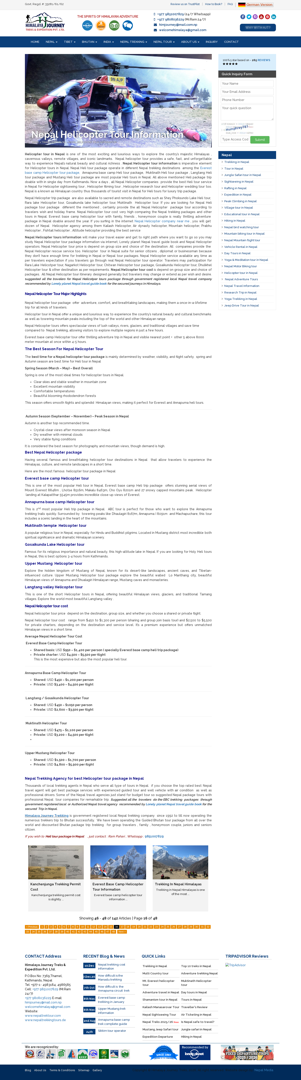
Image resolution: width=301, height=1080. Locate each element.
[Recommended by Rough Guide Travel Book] (101, 25)
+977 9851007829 (170, 14)
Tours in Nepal (191, 999)
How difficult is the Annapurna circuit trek (114, 988)
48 (113, 931)
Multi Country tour (156, 973)
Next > (122, 931)
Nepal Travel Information (241, 286)
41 (73, 931)
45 (96, 931)
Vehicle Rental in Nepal (240, 247)
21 (145, 926)
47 (107, 931)
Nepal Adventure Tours (241, 279)
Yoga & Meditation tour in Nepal (246, 260)
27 (179, 926)
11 (88, 926)
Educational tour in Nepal (242, 214)
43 (85, 931)
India (108, 41)
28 (185, 926)
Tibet (68, 41)
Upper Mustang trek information (112, 1011)
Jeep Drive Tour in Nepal (241, 305)
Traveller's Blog (54, 142)
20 (139, 926)
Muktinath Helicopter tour (196, 983)
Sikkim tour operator (112, 1030)
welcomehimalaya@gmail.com (182, 30)
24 (162, 926)
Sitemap (83, 1070)
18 (127, 926)
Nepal (50, 41)
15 (111, 926)
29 (191, 926)
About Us (189, 41)
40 (67, 931)
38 (56, 931)
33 (27, 931)
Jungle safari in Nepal (196, 1029)
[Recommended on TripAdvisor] (114, 25)
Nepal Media (264, 1070)
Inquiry (212, 41)
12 (93, 926)
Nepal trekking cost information (111, 966)
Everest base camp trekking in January (111, 999)
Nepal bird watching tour (241, 227)
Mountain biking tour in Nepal (244, 233)
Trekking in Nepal (236, 162)
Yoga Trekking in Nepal (240, 299)
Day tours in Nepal (194, 992)
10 (82, 926)
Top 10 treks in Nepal (196, 966)
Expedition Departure (158, 1036)
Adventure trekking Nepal (199, 973)
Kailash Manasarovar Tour (161, 1007)
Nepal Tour (163, 41)
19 (133, 926)
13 (99, 926)
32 (208, 926)
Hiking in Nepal (234, 220)
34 (33, 931)
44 (90, 931)
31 (202, 926)
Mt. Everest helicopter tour (159, 983)
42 (79, 931)
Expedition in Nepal (237, 194)
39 (62, 931)
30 (196, 926)
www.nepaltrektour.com (43, 1015)
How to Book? (213, 4)
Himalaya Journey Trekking (47, 815)
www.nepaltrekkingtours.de (45, 1020)
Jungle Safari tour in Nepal (242, 175)
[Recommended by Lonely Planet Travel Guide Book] (87, 25)
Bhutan (88, 41)
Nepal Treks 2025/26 (161, 1022)
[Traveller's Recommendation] (128, 25)
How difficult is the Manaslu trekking (110, 977)
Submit (260, 140)
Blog (28, 1070)
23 (156, 926)
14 (105, 926)
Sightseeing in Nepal (238, 181)
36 (44, 931)
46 (102, 931)
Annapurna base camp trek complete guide (114, 1022)
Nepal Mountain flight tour (242, 240)
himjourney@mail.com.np (178, 24)
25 (168, 926)
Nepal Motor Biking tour (240, 266)
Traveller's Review (194, 1007)
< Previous (32, 926)
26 (173, 926)
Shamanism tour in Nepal (160, 999)
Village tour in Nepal (238, 207)
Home (35, 41)
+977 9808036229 (170, 19)
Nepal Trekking (132, 41)
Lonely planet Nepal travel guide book (79, 283)
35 (39, 931)
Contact (231, 41)
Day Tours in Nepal (237, 253)
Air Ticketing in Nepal (196, 1014)
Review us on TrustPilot (185, 4)
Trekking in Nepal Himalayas (178, 884)
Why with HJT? (257, 27)
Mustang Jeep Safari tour (160, 1029)
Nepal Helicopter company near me (162, 221)
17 (122, 926)
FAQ (230, 4)
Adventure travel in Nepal (161, 992)
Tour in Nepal (233, 168)
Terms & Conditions (62, 1070)
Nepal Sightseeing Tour (159, 1014)
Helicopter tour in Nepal (241, 273)
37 (50, 931)
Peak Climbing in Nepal (240, 201)
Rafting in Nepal (235, 188)
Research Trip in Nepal (240, 292)
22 (150, 926)
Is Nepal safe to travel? (197, 1022)
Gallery (97, 1070)
